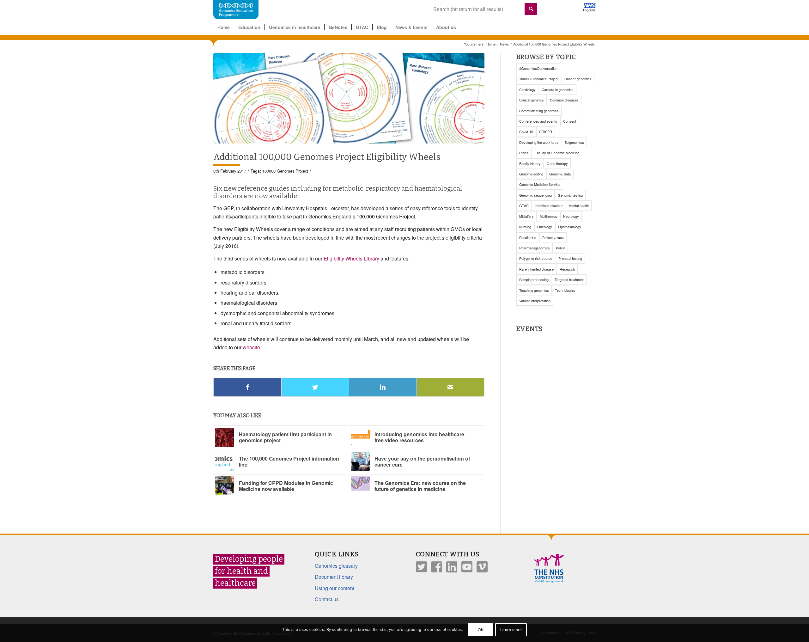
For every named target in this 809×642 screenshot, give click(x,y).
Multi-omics (548, 216)
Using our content (334, 588)
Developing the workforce (538, 142)
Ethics (524, 152)
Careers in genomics (558, 89)
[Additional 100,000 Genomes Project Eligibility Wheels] (348, 98)
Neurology (571, 216)
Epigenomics (574, 142)
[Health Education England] (573, 10)
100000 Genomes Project (285, 171)
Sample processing (534, 279)
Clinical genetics (531, 99)
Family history (530, 163)
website (251, 347)
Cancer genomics (578, 78)
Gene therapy (557, 163)
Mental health (579, 205)
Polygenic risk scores (535, 258)
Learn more (511, 629)
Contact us (327, 599)
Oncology (544, 226)
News (504, 44)
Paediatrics (527, 237)
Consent (569, 121)
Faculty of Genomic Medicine (557, 152)
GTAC (524, 205)
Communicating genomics (539, 110)
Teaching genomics (534, 290)
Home (491, 44)
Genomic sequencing (535, 195)
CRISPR (545, 131)
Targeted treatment (569, 279)
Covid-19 (526, 131)
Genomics (319, 216)
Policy (560, 247)
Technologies (565, 290)
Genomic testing (570, 195)
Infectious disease (549, 205)
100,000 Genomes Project (385, 216)
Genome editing (531, 173)
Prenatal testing (570, 258)
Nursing (525, 226)
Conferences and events (538, 121)
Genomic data (560, 173)
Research (567, 269)
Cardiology (527, 89)
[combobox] (483, 9)
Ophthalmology (569, 226)
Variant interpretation (534, 300)
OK (481, 629)
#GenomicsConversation (538, 68)
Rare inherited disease (536, 269)
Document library (334, 576)
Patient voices (553, 237)
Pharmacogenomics (534, 247)
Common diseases (564, 99)
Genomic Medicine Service (539, 184)
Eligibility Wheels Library (351, 258)
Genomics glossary (336, 565)
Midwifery (526, 216)
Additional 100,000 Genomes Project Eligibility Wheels (327, 157)
